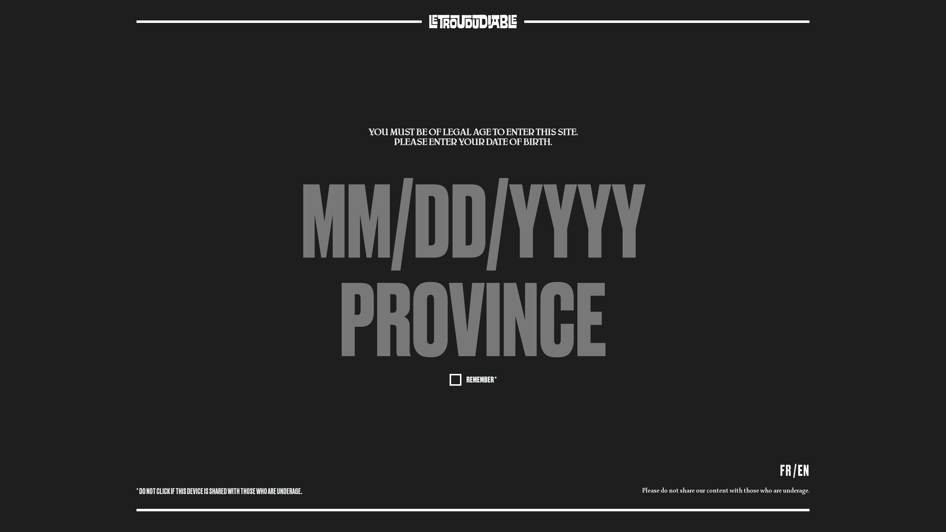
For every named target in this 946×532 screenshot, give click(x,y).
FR (786, 470)
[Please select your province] (473, 321)
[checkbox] (473, 379)
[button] (473, 321)
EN (804, 470)
